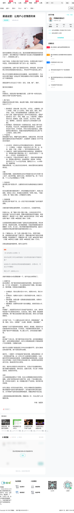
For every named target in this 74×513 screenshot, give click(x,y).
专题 (30, 3)
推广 (25, 8)
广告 (14, 3)
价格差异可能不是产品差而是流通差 (28, 428)
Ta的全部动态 (60, 37)
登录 (67, 3)
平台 (19, 8)
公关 (19, 3)
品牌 (9, 2)
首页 (4, 3)
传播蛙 (12, 510)
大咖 (25, 2)
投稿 (72, 8)
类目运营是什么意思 (55, 33)
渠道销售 (6, 20)
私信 (71, 14)
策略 (32, 8)
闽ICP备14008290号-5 (22, 510)
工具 (40, 3)
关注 (68, 14)
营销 (13, 8)
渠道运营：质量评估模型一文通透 (5, 428)
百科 (35, 2)
